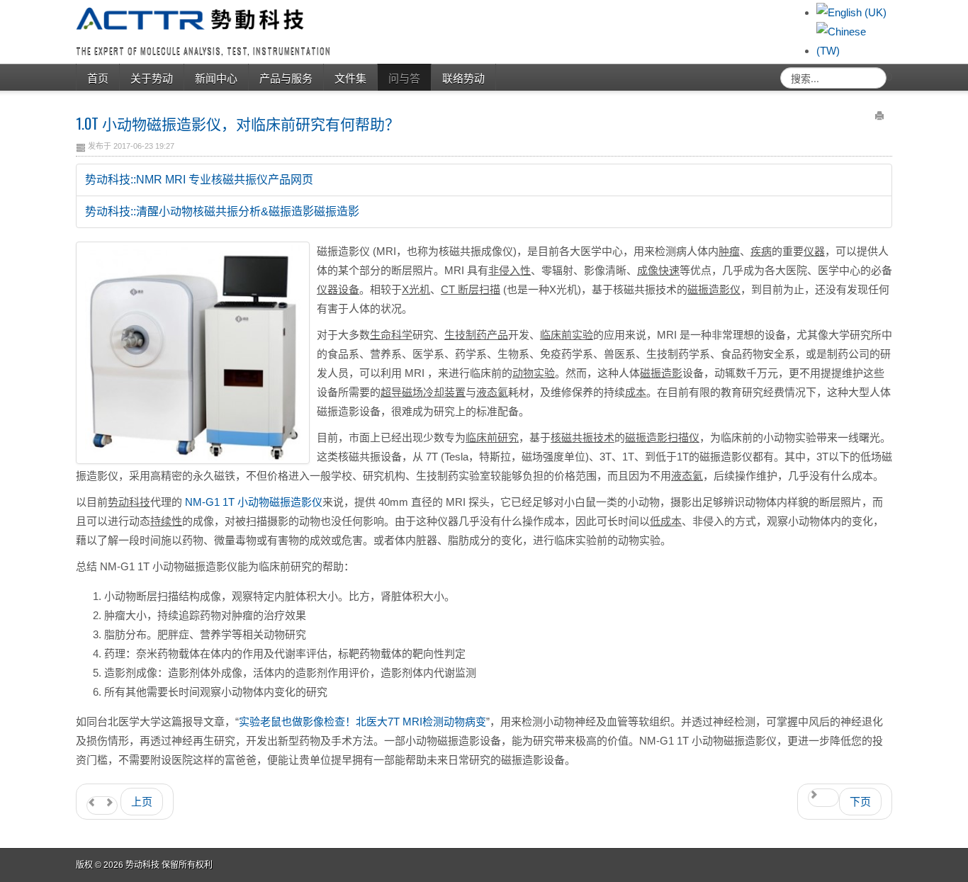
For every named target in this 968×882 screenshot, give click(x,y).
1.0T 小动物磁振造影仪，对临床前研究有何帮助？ (238, 123)
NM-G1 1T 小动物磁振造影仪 (253, 502)
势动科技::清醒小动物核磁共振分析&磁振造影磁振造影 (222, 211)
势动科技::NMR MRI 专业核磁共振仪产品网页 (199, 180)
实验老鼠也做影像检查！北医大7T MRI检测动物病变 (362, 722)
